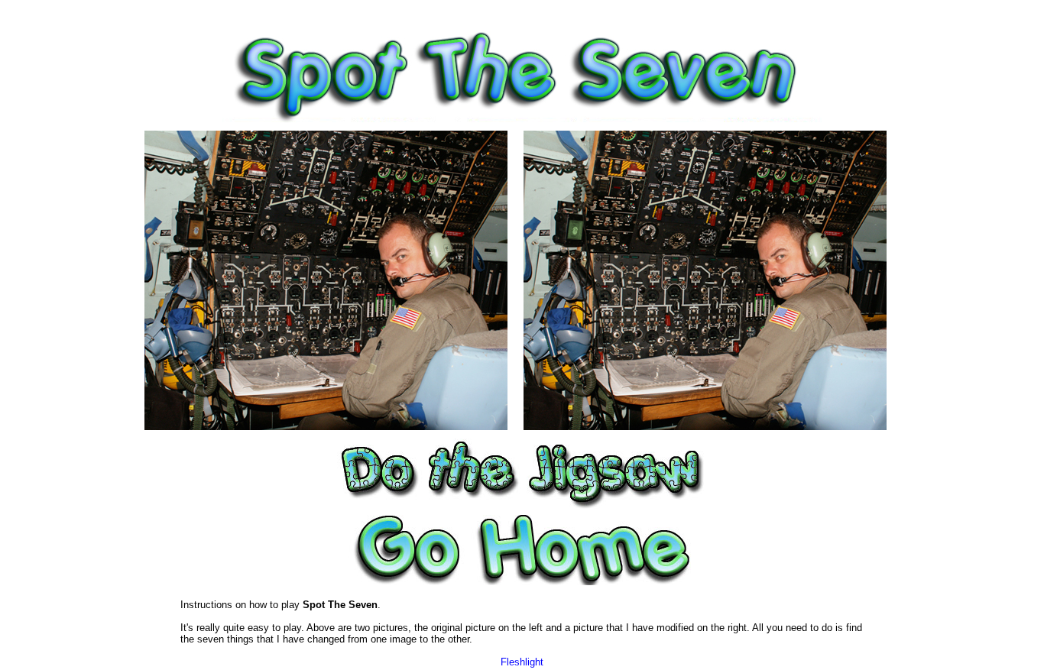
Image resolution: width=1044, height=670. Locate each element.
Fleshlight (522, 662)
